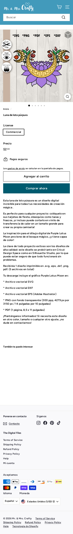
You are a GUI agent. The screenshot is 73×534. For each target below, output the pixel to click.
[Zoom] (67, 96)
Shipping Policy (12, 444)
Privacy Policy (11, 453)
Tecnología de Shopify (25, 526)
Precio (7, 143)
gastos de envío (16, 168)
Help (6, 458)
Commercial (13, 132)
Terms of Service (13, 440)
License (8, 125)
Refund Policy (11, 449)
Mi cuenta (8, 463)
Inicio (6, 109)
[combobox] (36, 17)
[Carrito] (59, 7)
